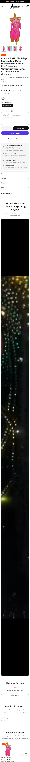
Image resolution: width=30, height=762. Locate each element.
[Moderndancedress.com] (15, 6)
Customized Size (6, 111)
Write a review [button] (15, 695)
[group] (15, 28)
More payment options (15, 139)
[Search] (23, 6)
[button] (7, 757)
